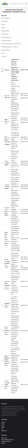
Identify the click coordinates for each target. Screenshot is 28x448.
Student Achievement (6, 37)
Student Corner (4, 34)
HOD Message (4, 21)
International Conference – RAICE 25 (9, 47)
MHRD (2, 427)
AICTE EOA (4, 438)
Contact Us (3, 56)
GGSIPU (3, 422)
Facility (2, 27)
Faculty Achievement (6, 40)
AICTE (2, 425)
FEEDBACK (4, 430)
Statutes (3, 443)
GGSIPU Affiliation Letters (7, 439)
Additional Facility (5, 31)
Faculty (3, 24)
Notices (3, 53)
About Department (5, 18)
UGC (2, 429)
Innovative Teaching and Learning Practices (11, 43)
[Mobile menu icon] (26, 3)
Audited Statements (6, 441)
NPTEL (3, 424)
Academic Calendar (5, 50)
